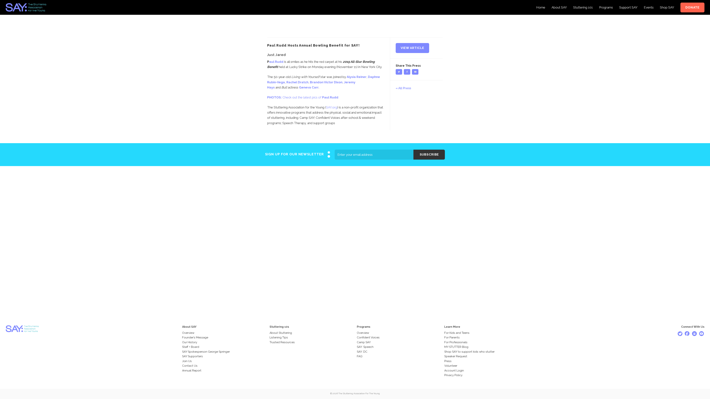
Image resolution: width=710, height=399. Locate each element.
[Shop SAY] (667, 2)
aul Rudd (276, 62)
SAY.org (331, 107)
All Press (404, 88)
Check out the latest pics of (302, 97)
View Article (412, 48)
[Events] (648, 2)
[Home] (540, 2)
